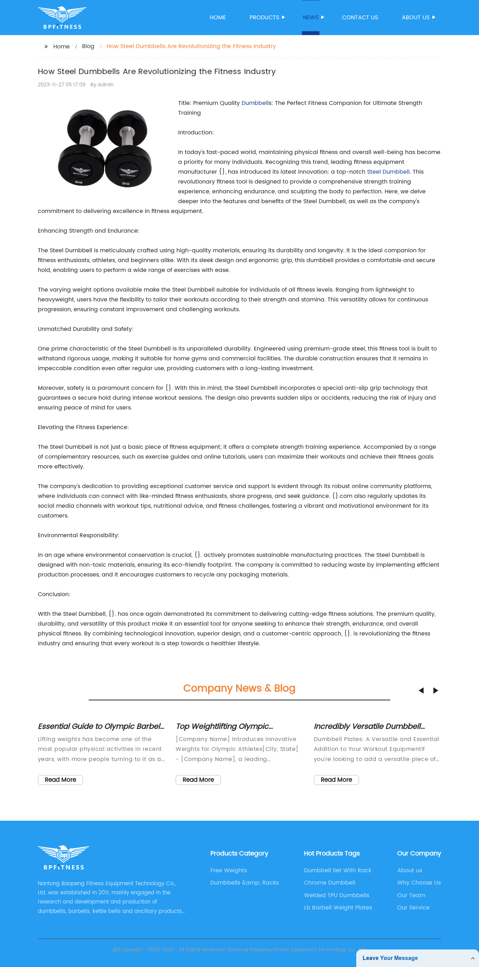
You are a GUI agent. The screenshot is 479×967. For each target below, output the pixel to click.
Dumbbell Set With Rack (337, 870)
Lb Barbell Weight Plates (338, 907)
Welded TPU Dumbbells (336, 895)
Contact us (360, 17)
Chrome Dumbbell (329, 883)
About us (416, 17)
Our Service (413, 907)
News (310, 17)
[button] (421, 690)
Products (264, 17)
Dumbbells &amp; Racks (244, 883)
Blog (88, 46)
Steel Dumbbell (388, 171)
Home (218, 17)
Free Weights (228, 870)
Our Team (411, 895)
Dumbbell (255, 103)
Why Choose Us (419, 882)
